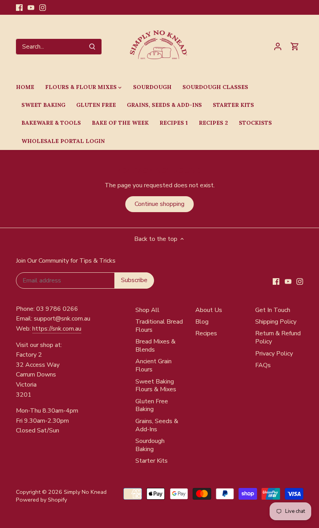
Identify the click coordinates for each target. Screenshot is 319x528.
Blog (202, 321)
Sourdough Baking (150, 445)
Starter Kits (151, 461)
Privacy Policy (274, 353)
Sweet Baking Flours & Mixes (155, 385)
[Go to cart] (295, 46)
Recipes (206, 333)
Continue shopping (159, 204)
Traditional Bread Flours (159, 325)
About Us (208, 310)
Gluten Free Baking (151, 405)
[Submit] (92, 46)
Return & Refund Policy (278, 337)
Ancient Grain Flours (153, 365)
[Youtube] (31, 7)
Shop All (147, 310)
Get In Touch (272, 310)
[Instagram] (42, 7)
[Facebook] (19, 7)
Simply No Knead (85, 492)
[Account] (277, 46)
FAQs (263, 365)
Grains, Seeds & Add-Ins (156, 425)
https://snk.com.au (56, 328)
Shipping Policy (275, 321)
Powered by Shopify (41, 500)
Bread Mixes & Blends (155, 345)
